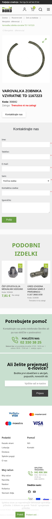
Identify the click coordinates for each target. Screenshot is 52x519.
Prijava (40, 393)
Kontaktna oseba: (10, 188)
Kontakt (30, 447)
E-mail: (5, 164)
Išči (28, 443)
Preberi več (31, 514)
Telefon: (5, 151)
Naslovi (5, 484)
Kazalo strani (8, 443)
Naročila (5, 480)
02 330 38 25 (30, 342)
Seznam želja (8, 493)
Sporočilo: (6, 200)
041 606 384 (40, 472)
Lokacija (5, 447)
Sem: (4, 176)
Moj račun (6, 475)
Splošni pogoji (8, 456)
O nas (4, 460)
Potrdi (20, 514)
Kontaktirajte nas (14, 114)
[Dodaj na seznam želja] (20, 270)
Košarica (6, 488)
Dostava (5, 452)
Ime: (4, 139)
